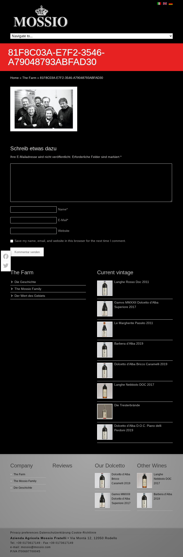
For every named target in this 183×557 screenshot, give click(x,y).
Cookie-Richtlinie (84, 532)
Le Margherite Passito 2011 (133, 323)
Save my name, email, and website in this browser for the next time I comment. (70, 241)
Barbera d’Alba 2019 (128, 343)
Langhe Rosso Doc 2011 (131, 282)
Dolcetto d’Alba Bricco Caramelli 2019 (140, 364)
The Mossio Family (28, 289)
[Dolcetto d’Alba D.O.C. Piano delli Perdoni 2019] (104, 432)
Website (63, 230)
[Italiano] (159, 3)
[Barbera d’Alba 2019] (104, 350)
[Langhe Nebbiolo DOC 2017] (104, 391)
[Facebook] (5, 256)
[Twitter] (5, 265)
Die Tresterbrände (127, 405)
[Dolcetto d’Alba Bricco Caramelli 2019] (104, 370)
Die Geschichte (25, 282)
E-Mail (63, 220)
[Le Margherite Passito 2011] (104, 329)
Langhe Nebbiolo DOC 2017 (134, 384)
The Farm (21, 272)
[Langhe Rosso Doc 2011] (104, 288)
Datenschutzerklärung (55, 532)
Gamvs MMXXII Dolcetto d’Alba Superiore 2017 (121, 499)
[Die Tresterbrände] (104, 411)
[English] (165, 3)
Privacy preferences (24, 532)
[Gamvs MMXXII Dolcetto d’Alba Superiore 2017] (104, 308)
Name (63, 209)
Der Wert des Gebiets (30, 295)
